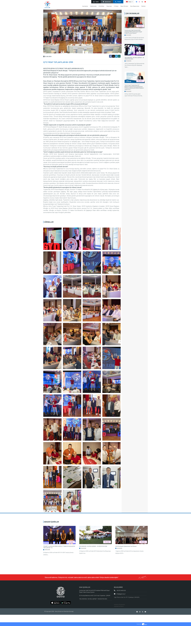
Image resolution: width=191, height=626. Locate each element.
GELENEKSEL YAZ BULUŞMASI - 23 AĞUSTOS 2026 (93, 546)
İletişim (143, 6)
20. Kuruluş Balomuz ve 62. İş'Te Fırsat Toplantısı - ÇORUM (94, 595)
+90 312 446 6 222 (121, 590)
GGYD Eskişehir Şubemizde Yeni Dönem (126, 546)
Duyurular (109, 6)
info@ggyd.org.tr (120, 594)
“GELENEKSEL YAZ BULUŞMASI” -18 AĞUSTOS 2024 (134, 58)
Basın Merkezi (124, 6)
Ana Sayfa (85, 6)
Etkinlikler (101, 6)
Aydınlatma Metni (118, 606)
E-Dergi (116, 6)
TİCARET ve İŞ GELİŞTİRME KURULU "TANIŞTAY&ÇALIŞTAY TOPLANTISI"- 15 (59, 546)
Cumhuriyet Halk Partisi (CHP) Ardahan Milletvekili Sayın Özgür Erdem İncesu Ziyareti (133, 31)
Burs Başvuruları (134, 6)
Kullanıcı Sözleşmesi (119, 604)
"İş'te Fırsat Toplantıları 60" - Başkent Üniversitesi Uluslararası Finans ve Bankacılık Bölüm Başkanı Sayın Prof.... (134, 87)
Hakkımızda (93, 6)
